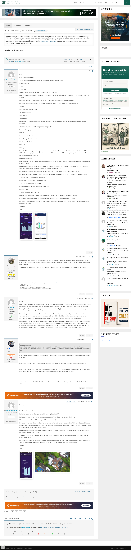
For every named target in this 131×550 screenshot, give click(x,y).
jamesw (12, 307)
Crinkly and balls (25, 527)
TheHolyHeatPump (19, 61)
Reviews (97, 2)
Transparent (112, 245)
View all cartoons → (104, 151)
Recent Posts (28, 25)
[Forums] (6, 30)
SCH (110, 209)
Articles (83, 2)
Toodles (111, 172)
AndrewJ (23, 497)
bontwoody (11, 266)
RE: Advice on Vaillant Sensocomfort (117, 248)
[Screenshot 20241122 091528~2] (26, 238)
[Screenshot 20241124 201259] (40, 238)
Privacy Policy (114, 548)
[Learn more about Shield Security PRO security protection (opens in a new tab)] (3, 547)
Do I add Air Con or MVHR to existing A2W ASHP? (54, 527)
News (106, 2)
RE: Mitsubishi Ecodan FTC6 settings (117, 220)
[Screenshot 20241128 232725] (26, 477)
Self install (54, 283)
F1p (110, 226)
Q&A (90, 2)
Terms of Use (123, 548)
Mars (110, 188)
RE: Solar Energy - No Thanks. (115, 240)
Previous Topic (79, 491)
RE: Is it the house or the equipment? (117, 212)
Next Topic (87, 491)
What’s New (18, 25)
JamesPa (12, 349)
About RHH (114, 2)
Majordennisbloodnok (115, 217)
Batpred (111, 236)
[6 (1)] (52, 471)
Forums (74, 2)
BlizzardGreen (113, 285)
